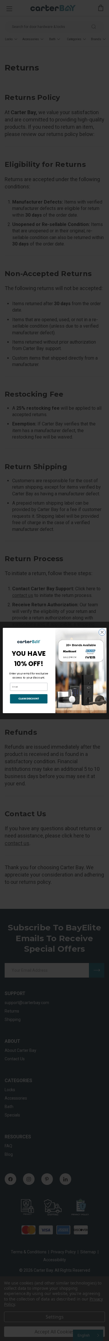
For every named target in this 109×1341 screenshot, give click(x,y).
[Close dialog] (102, 632)
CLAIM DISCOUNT (28, 698)
